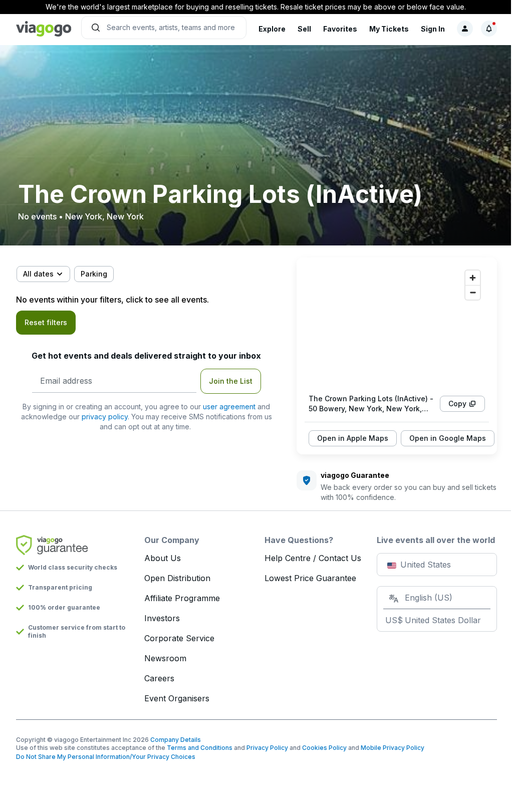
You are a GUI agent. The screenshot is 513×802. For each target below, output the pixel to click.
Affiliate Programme (182, 598)
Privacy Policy (267, 747)
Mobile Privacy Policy (392, 747)
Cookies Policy (324, 747)
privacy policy (105, 416)
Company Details (175, 739)
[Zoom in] (472, 278)
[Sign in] (465, 29)
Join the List (230, 381)
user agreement (229, 406)
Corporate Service (179, 638)
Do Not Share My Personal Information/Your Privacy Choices (105, 756)
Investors (162, 618)
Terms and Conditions (199, 747)
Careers (159, 678)
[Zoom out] (472, 292)
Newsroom (165, 658)
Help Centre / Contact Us (313, 558)
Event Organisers (176, 698)
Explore (272, 29)
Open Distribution (177, 578)
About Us (162, 558)
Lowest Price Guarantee (310, 578)
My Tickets (389, 29)
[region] (397, 325)
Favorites (340, 29)
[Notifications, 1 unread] (489, 29)
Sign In (433, 29)
